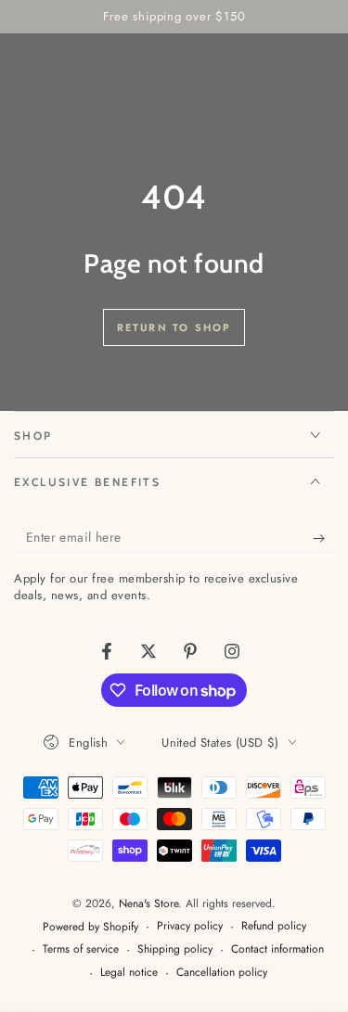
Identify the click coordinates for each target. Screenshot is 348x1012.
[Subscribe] (323, 538)
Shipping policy (175, 949)
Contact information (277, 949)
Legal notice (129, 972)
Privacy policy (190, 926)
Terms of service (81, 949)
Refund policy (273, 926)
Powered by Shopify (90, 927)
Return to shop (174, 327)
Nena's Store (148, 903)
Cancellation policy (221, 972)
